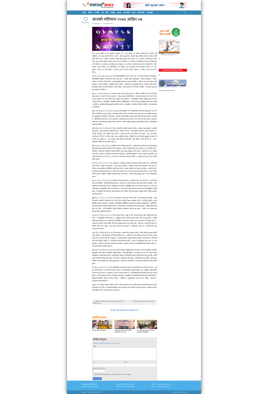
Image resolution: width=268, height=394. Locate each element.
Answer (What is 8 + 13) (99, 368)
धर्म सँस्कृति (150, 12)
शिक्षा (107, 12)
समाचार (90, 12)
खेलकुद (113, 12)
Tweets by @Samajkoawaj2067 (167, 90)
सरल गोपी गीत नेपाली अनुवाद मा (99, 330)
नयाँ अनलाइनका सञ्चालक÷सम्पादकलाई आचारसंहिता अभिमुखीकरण (146, 331)
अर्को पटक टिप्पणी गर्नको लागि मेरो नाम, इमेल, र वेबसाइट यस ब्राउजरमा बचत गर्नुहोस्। (112, 374)
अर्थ (103, 12)
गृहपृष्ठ (84, 12)
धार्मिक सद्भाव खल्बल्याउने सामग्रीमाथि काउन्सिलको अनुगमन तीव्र (122, 331)
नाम (94, 362)
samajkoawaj (97, 23)
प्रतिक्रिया (95, 346)
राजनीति (97, 12)
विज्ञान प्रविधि (141, 12)
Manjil (184, 392)
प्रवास (133, 12)
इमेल (126, 362)
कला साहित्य (127, 12)
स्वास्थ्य (119, 12)
